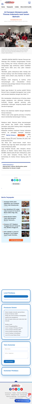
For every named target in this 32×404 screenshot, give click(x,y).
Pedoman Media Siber (22, 392)
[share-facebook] (12, 180)
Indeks (17, 7)
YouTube (17, 391)
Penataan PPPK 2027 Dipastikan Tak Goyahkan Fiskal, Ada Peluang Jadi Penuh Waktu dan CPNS (11, 203)
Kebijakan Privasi (15, 394)
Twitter (19, 391)
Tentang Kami (8, 392)
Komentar (16, 183)
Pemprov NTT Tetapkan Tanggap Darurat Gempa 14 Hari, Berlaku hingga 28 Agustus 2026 (12, 225)
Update (21, 135)
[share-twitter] (15, 180)
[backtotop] (16, 382)
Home (3, 7)
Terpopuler (10, 7)
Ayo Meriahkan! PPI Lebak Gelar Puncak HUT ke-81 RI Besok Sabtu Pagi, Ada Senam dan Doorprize (12, 211)
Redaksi (14, 392)
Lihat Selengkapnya (15, 240)
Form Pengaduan (21, 396)
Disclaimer (7, 394)
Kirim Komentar (9, 361)
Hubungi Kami (23, 394)
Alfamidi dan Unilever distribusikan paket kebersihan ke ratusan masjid (15, 167)
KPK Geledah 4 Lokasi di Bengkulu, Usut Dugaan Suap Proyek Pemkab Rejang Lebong (11, 233)
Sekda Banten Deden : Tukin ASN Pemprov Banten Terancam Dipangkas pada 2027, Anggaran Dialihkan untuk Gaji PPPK (11, 218)
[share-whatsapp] (17, 180)
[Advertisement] (16, 262)
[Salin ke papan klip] (20, 180)
